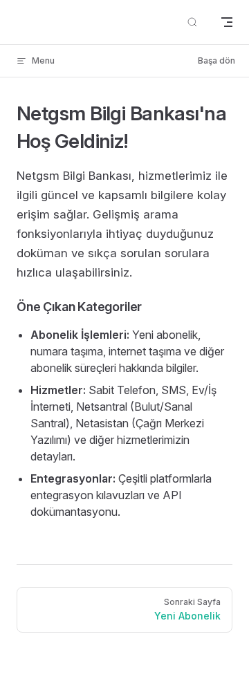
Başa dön (216, 60)
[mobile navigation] (226, 22)
